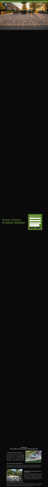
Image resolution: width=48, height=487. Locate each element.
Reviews (35, 1)
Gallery (41, 1)
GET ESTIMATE (45, 1)
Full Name (30, 217)
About (38, 1)
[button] (3, 1)
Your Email (30, 219)
